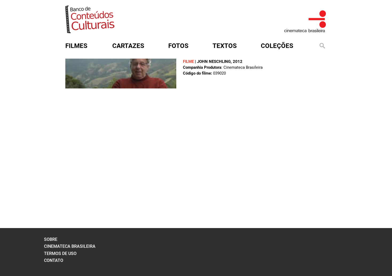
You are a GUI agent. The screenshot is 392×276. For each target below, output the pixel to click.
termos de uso (60, 253)
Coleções (277, 46)
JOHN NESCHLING (214, 61)
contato (53, 260)
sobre (50, 239)
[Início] (89, 31)
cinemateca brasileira (69, 246)
